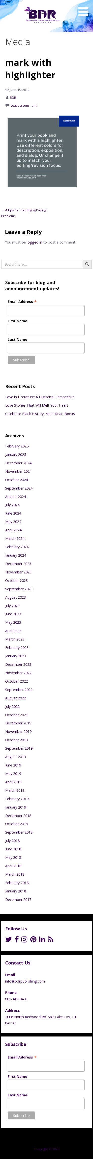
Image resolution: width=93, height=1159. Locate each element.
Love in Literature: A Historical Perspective (39, 397)
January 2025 (15, 454)
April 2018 (13, 865)
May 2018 (13, 857)
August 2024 (15, 496)
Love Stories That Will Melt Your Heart (36, 405)
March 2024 (14, 538)
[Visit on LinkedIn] (42, 940)
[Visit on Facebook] (17, 940)
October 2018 (16, 823)
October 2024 (16, 479)
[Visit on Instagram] (24, 940)
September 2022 (18, 689)
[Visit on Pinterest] (33, 940)
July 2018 (12, 840)
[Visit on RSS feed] (51, 940)
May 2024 (13, 521)
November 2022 (18, 672)
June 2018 (13, 849)
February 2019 (17, 798)
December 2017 (18, 899)
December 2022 (18, 664)
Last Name (17, 339)
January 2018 (15, 891)
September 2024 (18, 488)
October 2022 (16, 681)
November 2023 (18, 572)
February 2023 (17, 647)
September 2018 (18, 832)
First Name (17, 321)
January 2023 (15, 656)
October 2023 (16, 580)
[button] (85, 9)
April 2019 (13, 782)
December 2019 (18, 723)
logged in (34, 242)
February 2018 (17, 882)
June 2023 (13, 614)
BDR (13, 97)
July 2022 (12, 706)
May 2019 (13, 773)
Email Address (22, 301)
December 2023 (18, 563)
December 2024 (18, 463)
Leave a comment (23, 105)
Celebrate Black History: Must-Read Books (40, 413)
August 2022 (15, 698)
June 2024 (13, 513)
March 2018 (14, 874)
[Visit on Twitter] (8, 940)
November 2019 (18, 731)
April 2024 (13, 530)
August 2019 (15, 756)
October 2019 (16, 740)
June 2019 (13, 765)
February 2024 (17, 546)
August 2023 (15, 597)
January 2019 (15, 807)
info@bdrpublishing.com (25, 981)
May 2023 (13, 622)
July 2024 (12, 504)
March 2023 (14, 639)
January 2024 (15, 555)
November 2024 (18, 471)
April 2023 (13, 630)
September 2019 (18, 748)
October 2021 (16, 715)
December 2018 (18, 815)
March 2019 (14, 790)
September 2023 (18, 589)
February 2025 (17, 446)
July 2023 (12, 605)
